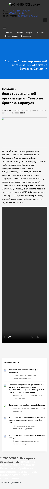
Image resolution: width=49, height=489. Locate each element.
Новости (22, 113)
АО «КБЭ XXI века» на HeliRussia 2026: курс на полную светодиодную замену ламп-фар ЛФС (27, 420)
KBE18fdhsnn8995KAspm (12, 111)
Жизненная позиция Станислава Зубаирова (27, 405)
